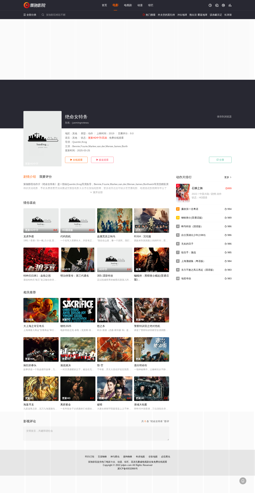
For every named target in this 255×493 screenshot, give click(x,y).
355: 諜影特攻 (105, 275)
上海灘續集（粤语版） (193, 261)
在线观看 (76, 159)
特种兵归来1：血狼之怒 (37, 275)
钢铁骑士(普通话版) (191, 217)
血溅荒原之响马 (106, 236)
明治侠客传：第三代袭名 (74, 275)
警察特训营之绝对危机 (147, 325)
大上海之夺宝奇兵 (33, 325)
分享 (220, 159)
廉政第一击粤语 (189, 209)
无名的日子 (187, 243)
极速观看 (102, 159)
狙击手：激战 (188, 252)
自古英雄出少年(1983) (193, 235)
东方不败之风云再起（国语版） (198, 269)
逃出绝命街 (140, 365)
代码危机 (65, 236)
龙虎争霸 (28, 236)
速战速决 (65, 365)
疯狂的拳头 (29, 365)
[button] (31, 177)
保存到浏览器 (224, 116)
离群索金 (65, 404)
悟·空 (100, 365)
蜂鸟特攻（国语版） (192, 226)
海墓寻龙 (28, 404)
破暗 (99, 404)
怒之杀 (101, 325)
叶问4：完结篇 (142, 236)
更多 (228, 177)
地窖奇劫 (186, 278)
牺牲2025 (65, 325)
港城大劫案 (140, 404)
